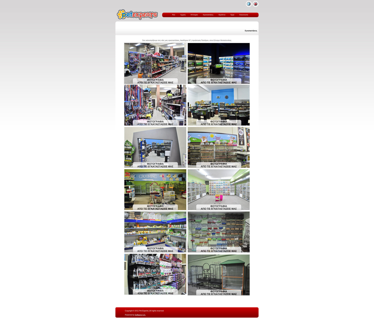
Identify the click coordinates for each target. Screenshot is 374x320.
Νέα (173, 15)
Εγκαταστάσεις (208, 15)
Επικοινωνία (243, 15)
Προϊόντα (222, 15)
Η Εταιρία (194, 15)
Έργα (232, 15)
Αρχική (182, 15)
